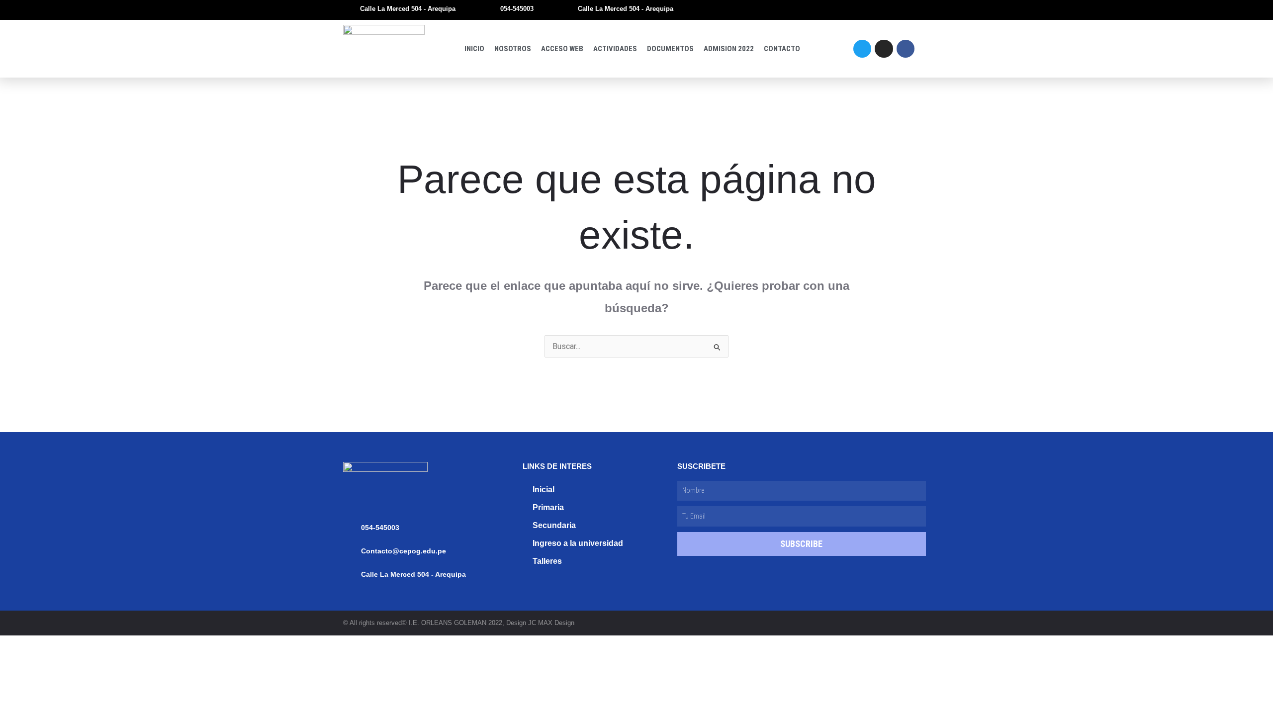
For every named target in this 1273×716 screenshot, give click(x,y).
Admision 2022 (729, 48)
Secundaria (554, 525)
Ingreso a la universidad (578, 543)
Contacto (782, 48)
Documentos (670, 48)
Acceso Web (562, 48)
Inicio (474, 48)
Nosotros (512, 48)
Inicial (543, 489)
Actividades (615, 48)
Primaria (548, 507)
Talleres (547, 561)
